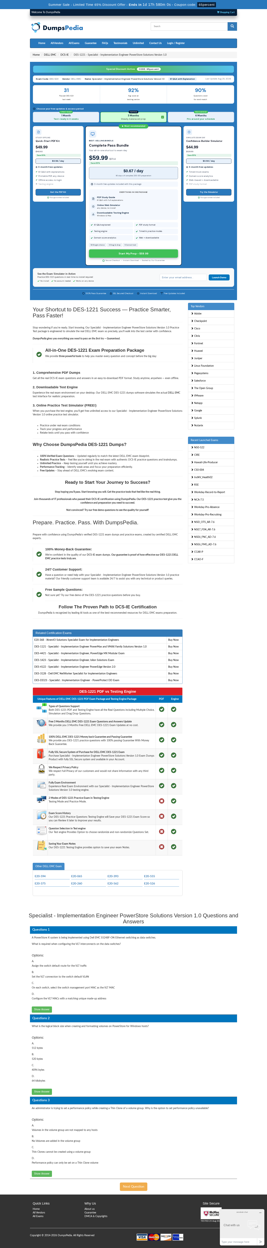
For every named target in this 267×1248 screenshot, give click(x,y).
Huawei (198, 351)
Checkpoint (200, 321)
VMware (198, 395)
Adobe (197, 313)
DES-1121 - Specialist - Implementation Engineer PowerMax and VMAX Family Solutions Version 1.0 (90, 646)
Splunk (197, 418)
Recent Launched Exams (204, 440)
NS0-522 (198, 447)
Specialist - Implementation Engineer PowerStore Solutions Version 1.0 (128, 78)
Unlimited (138, 43)
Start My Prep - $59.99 (133, 253)
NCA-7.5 (198, 500)
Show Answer (42, 1009)
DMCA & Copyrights (95, 1216)
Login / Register (176, 43)
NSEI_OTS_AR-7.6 (204, 522)
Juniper (197, 358)
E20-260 (76, 883)
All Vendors (57, 43)
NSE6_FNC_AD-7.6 (204, 537)
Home (41, 43)
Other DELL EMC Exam (48, 866)
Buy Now (173, 640)
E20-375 (40, 883)
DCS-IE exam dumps (98, 555)
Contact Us (155, 43)
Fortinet (198, 343)
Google (197, 410)
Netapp (198, 403)
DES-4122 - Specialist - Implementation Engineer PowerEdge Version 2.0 (74, 667)
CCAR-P (198, 552)
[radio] (66, 117)
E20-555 (149, 876)
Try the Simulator (209, 192)
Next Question (133, 1186)
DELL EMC (50, 55)
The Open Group (203, 388)
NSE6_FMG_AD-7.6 (204, 544)
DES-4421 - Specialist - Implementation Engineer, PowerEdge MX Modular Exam (79, 653)
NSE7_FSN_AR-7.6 (204, 529)
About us (89, 1209)
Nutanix (198, 425)
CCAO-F (198, 559)
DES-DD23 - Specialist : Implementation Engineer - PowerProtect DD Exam (76, 680)
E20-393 (113, 876)
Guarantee (90, 43)
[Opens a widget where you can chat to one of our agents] (242, 1227)
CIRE (196, 455)
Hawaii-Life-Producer (205, 462)
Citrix (196, 336)
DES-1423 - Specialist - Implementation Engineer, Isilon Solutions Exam (74, 660)
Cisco (196, 328)
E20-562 (113, 883)
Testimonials (120, 43)
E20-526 (149, 883)
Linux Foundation (203, 366)
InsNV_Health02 (203, 477)
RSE (196, 485)
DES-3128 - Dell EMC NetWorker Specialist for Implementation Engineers (75, 673)
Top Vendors (197, 306)
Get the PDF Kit (58, 192)
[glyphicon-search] (232, 26)
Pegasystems (200, 373)
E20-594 (40, 876)
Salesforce (199, 381)
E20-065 (76, 876)
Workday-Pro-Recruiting (207, 514)
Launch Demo (219, 277)
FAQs (105, 43)
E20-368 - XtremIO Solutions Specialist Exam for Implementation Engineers (76, 640)
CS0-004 (198, 470)
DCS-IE (64, 55)
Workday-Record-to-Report (209, 492)
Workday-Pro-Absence (206, 507)
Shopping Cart (227, 12)
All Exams (74, 43)
